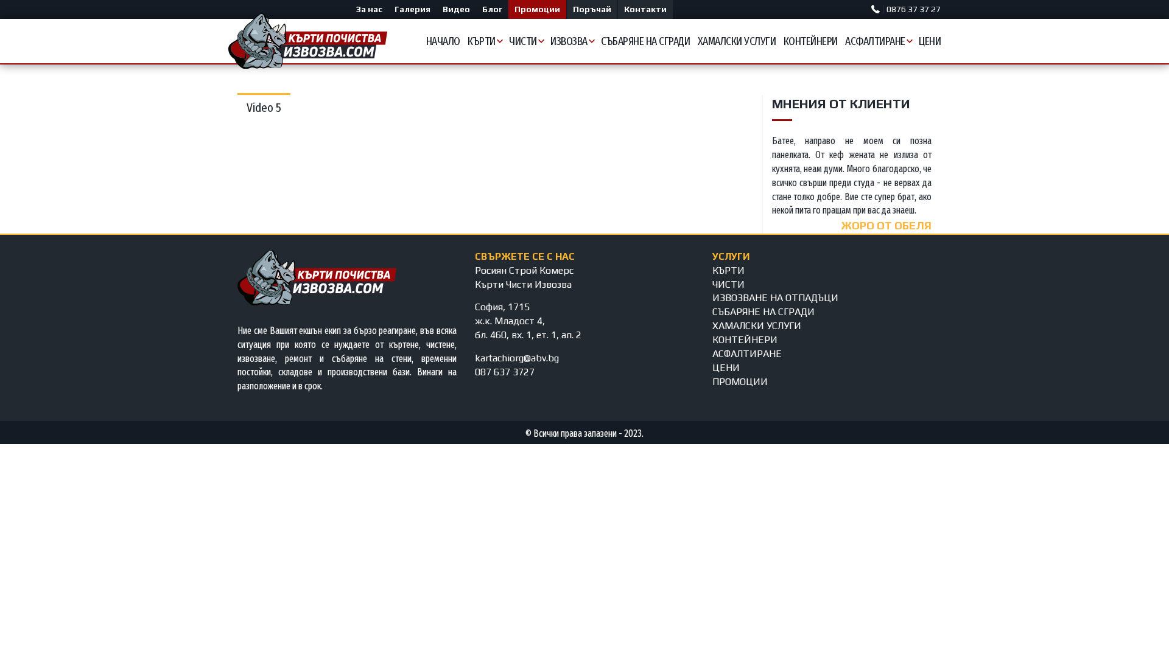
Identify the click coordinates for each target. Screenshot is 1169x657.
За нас (369, 9)
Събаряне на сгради (645, 41)
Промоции (537, 9)
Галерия (412, 9)
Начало (443, 41)
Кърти (482, 41)
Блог (492, 9)
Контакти (645, 9)
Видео (456, 9)
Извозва (569, 41)
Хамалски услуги (737, 41)
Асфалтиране (875, 41)
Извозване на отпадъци (775, 298)
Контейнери (811, 41)
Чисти (523, 41)
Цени (930, 41)
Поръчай (592, 9)
